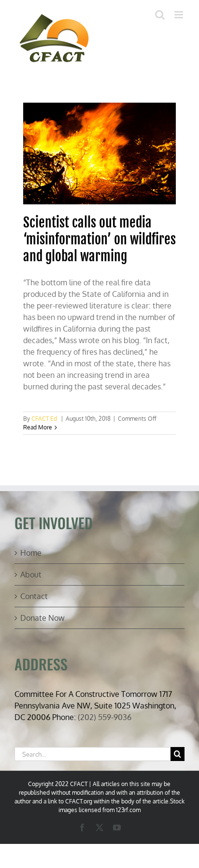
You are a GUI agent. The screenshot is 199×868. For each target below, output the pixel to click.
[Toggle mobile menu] (179, 15)
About (31, 574)
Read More (37, 427)
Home (31, 553)
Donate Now (42, 618)
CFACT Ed (44, 418)
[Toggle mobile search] (160, 15)
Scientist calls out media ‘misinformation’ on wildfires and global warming (99, 239)
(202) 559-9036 (104, 717)
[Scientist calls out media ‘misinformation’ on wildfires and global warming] (99, 153)
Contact (34, 596)
